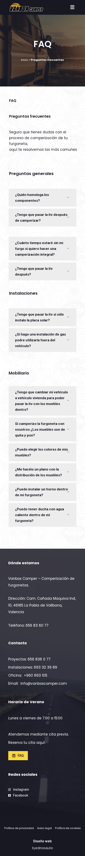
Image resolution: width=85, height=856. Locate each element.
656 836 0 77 (39, 659)
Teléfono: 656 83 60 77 (28, 625)
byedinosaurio (42, 848)
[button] (72, 7)
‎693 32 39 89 (45, 667)
